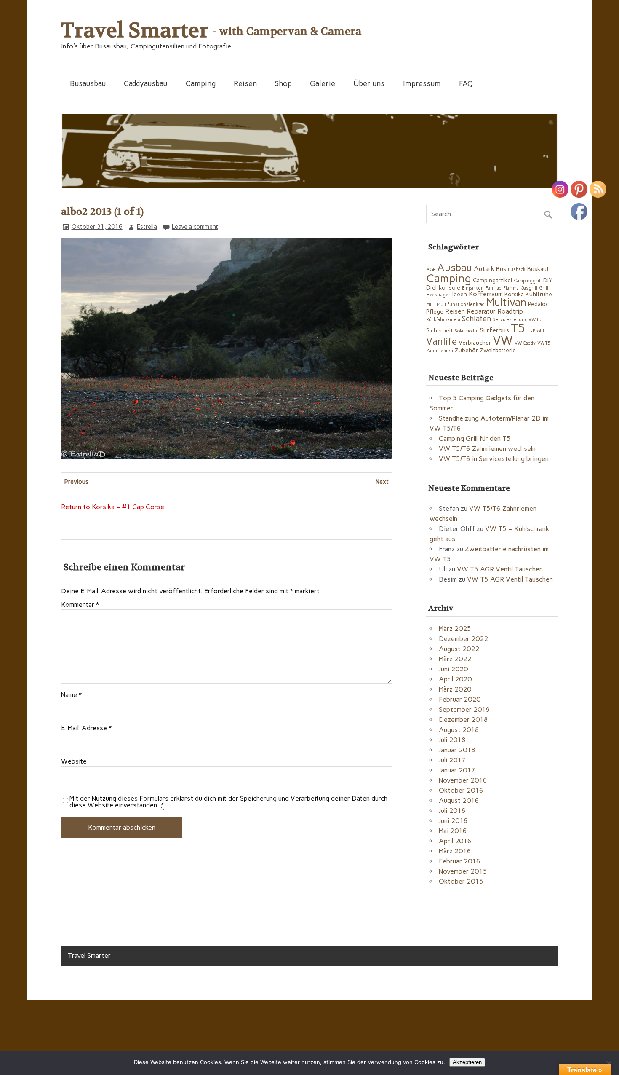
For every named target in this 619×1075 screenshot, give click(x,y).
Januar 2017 (457, 770)
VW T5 (543, 343)
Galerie (322, 83)
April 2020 (455, 679)
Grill (543, 288)
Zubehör (466, 350)
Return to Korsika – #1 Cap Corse (112, 507)
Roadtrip (510, 311)
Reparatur (481, 311)
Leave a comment (195, 227)
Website (74, 761)
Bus (501, 268)
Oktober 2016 (461, 790)
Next (382, 481)
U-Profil (535, 331)
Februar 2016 (459, 861)
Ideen (459, 294)
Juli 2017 (452, 760)
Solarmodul (466, 331)
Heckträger (438, 295)
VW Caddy (525, 343)
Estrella (147, 227)
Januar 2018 (457, 750)
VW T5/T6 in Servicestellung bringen (494, 459)
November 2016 (463, 780)
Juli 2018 (452, 740)
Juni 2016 (453, 821)
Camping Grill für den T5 (475, 438)
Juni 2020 (453, 669)
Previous (76, 481)
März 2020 (455, 689)
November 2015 (463, 871)
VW (503, 340)
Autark (484, 269)
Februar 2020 (459, 699)
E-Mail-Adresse (86, 728)
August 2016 (459, 800)
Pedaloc (538, 303)
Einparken (473, 288)
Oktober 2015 (461, 881)
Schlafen (476, 318)
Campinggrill (528, 281)
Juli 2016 (452, 811)
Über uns (368, 83)
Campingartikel (492, 280)
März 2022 (455, 659)
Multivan (506, 302)
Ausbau (454, 267)
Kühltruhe (539, 294)
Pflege (434, 311)
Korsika (514, 294)
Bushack (517, 269)
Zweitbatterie (498, 350)
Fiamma (511, 288)
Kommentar (80, 604)
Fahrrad (494, 288)
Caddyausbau (145, 83)
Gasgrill (528, 288)
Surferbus (494, 330)
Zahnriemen (439, 351)
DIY (547, 280)
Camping (201, 83)
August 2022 (459, 649)
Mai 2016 (453, 831)
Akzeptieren (467, 1062)
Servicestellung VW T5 (517, 319)
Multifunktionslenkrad (461, 304)
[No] (608, 1063)
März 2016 (455, 851)
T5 (518, 328)
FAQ (466, 83)
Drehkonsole (443, 287)
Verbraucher (475, 342)
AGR (430, 269)
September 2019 (464, 709)
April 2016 (455, 841)
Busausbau (88, 83)
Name (71, 695)
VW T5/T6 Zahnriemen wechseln (487, 449)
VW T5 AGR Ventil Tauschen (500, 569)
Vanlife (441, 341)
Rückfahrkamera (443, 319)
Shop (283, 83)
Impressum (422, 83)
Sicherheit (439, 330)
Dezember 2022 (463, 639)
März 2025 (455, 629)
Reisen (245, 83)
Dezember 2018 (463, 720)
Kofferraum (486, 294)
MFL (430, 304)
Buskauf (538, 268)
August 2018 (459, 730)
